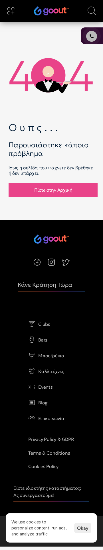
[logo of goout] (51, 10)
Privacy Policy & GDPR (51, 439)
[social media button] (37, 262)
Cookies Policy (43, 466)
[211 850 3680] (51, 11)
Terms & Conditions (49, 453)
